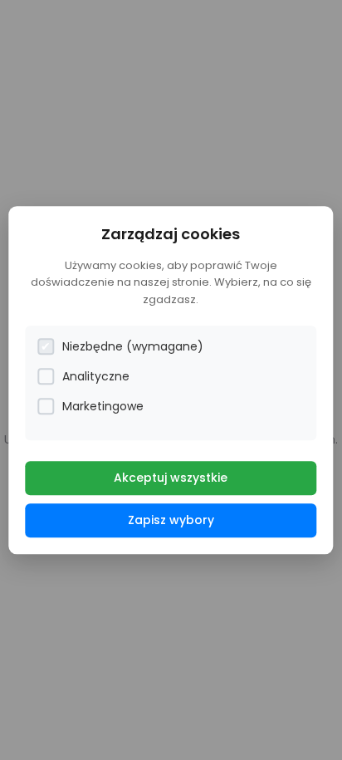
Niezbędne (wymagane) (132, 346)
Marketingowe (103, 406)
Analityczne (95, 376)
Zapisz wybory (171, 520)
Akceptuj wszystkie (170, 477)
